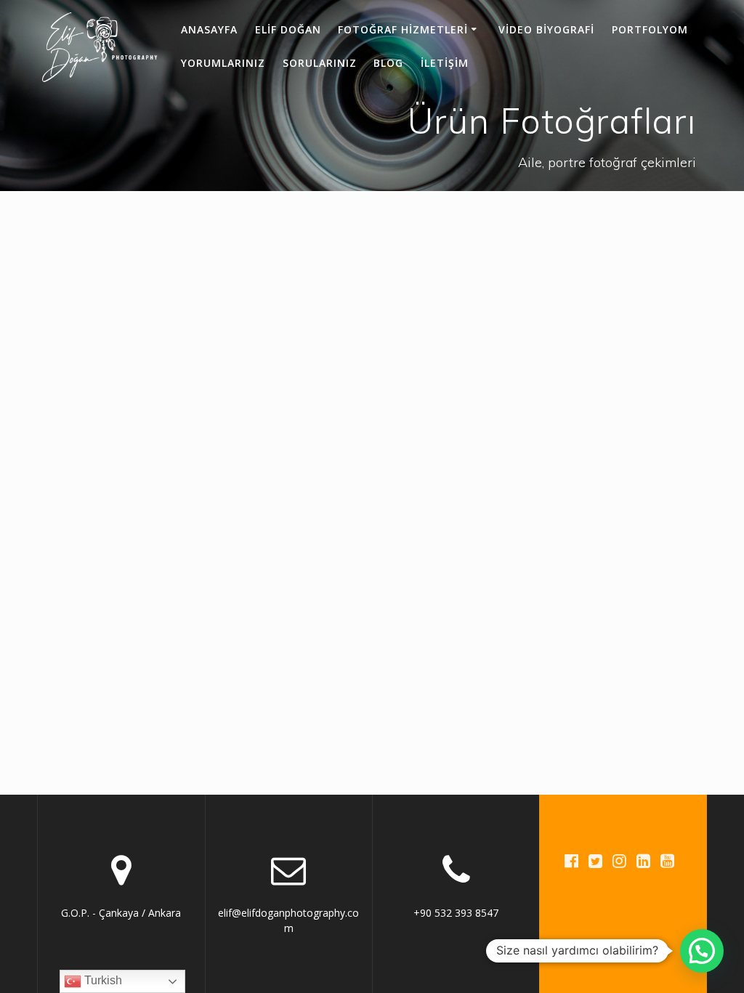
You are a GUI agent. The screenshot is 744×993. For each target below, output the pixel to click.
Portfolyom (650, 29)
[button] (702, 951)
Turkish (101, 980)
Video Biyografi (546, 29)
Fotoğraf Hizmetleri (403, 29)
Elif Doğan (288, 29)
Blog (388, 63)
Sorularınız (320, 63)
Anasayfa (209, 29)
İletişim (445, 63)
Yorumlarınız (223, 63)
